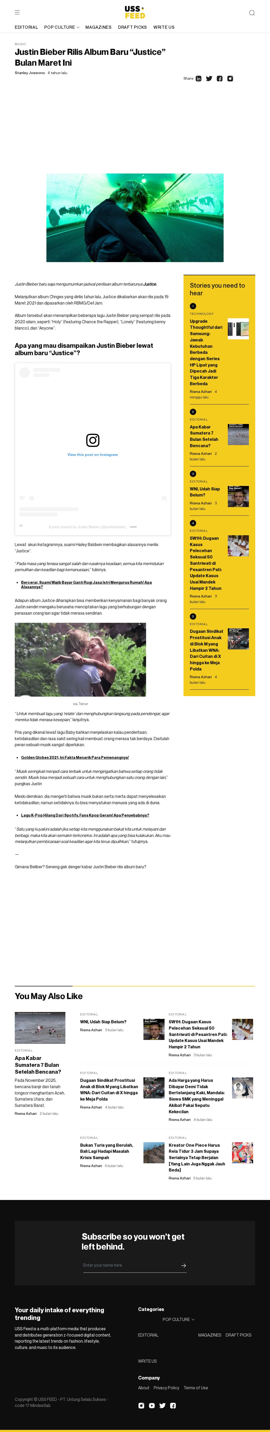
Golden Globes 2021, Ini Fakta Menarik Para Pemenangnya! (75, 757)
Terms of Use (196, 1387)
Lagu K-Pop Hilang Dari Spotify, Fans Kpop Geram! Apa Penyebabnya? (85, 815)
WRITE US (147, 1361)
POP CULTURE (59, 27)
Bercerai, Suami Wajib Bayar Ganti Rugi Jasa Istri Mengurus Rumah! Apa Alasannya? (86, 584)
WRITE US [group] (164, 27)
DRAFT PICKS (239, 1335)
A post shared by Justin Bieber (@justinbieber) (87, 527)
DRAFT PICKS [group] (132, 27)
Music (20, 44)
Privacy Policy (166, 1387)
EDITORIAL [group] (26, 27)
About (144, 1387)
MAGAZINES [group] (98, 27)
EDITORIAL (148, 1335)
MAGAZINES (209, 1335)
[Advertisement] (135, 134)
